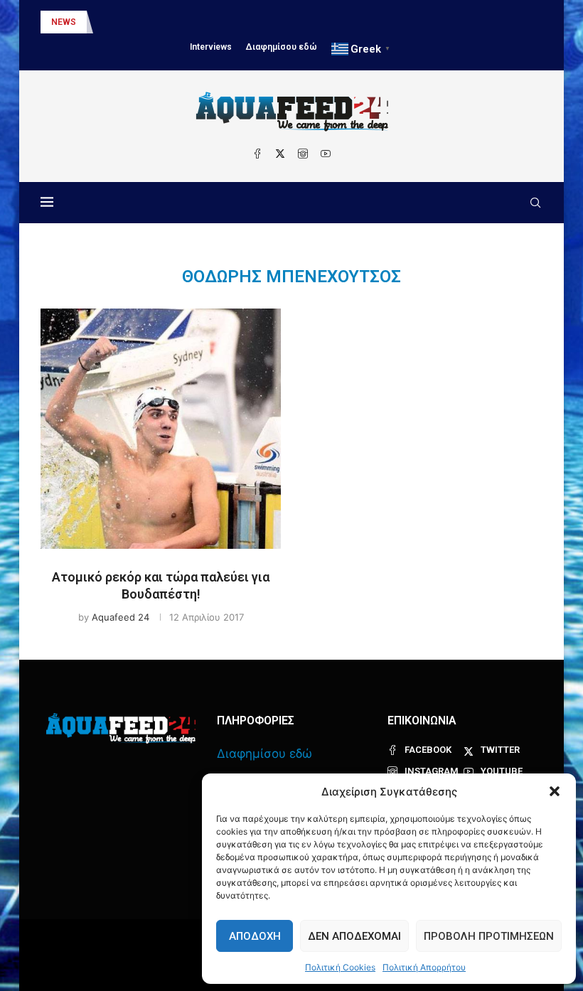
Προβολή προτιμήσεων (489, 936)
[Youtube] (326, 154)
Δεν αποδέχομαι (354, 936)
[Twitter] (280, 154)
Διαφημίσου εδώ (281, 47)
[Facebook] (257, 154)
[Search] (535, 202)
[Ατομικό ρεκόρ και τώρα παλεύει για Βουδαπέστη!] (161, 429)
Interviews (211, 47)
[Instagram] (303, 154)
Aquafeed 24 (120, 617)
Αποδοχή (255, 936)
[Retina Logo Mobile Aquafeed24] (121, 728)
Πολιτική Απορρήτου (424, 967)
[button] (554, 791)
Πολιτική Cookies (340, 967)
